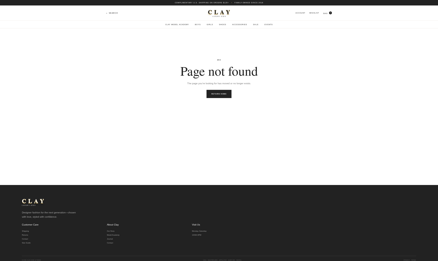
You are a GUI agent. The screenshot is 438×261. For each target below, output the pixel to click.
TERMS (413, 260)
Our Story (110, 231)
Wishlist (314, 13)
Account (300, 13)
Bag (327, 13)
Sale (256, 24)
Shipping (25, 231)
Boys (198, 24)
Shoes (222, 24)
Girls (210, 24)
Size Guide (26, 243)
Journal (110, 239)
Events (269, 24)
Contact (25, 239)
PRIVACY (407, 260)
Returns (25, 235)
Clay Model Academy (177, 24)
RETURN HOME (219, 94)
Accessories (239, 24)
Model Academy (113, 235)
